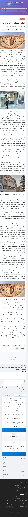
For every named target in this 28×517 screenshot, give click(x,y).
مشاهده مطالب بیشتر (12, 359)
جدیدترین (20, 395)
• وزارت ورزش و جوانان (22, 487)
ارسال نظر (23, 390)
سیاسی (2, 10)
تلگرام (16, 29)
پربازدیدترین (7, 395)
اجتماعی (22, 10)
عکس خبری (7, 10)
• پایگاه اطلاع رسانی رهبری (21, 485)
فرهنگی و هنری (13, 10)
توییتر (12, 29)
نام (25, 381)
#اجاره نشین (14, 345)
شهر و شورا (24, 12)
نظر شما (24, 371)
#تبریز (17, 348)
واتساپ (7, 29)
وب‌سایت (24, 385)
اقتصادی (18, 10)
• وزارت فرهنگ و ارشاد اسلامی (20, 490)
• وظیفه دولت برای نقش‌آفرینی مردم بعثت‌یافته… (16, 500)
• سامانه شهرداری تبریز (22, 488)
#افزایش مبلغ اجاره (5, 345)
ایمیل (24, 382)
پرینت (3, 29)
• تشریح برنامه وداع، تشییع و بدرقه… (19, 498)
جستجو (3, 8)
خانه (26, 10)
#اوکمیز (22, 348)
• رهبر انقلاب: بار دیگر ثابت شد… (19, 496)
